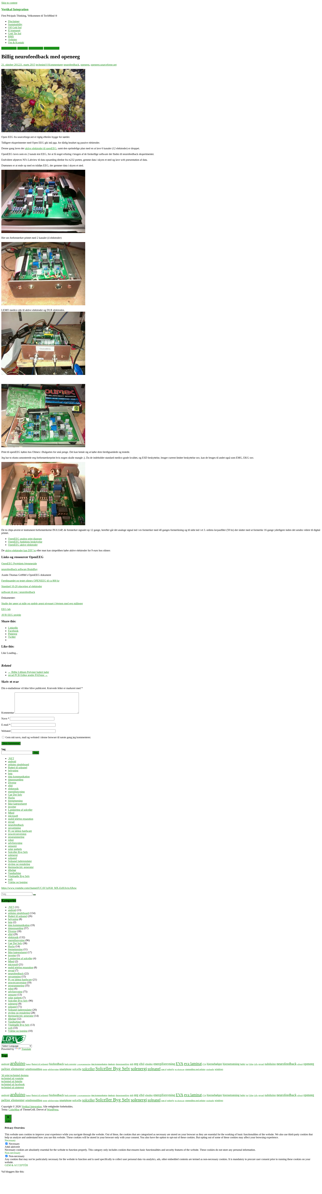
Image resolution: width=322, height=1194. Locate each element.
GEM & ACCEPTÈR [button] (16, 1165)
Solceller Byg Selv (18, 852)
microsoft (13, 815)
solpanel (12, 858)
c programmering (84, 1064)
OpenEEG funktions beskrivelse (25, 541)
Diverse (12, 782)
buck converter (70, 1064)
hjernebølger (214, 1064)
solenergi (13, 855)
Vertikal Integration (15, 9)
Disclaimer (13, 21)
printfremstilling (33, 1069)
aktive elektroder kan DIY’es (20, 550)
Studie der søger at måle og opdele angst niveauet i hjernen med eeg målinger (42, 603)
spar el (163, 1069)
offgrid (300, 1064)
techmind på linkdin (11, 1081)
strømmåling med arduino (195, 1069)
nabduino (270, 1064)
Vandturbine (14, 873)
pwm (45, 1069)
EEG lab (6, 609)
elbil (10, 785)
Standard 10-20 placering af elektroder (21, 586)
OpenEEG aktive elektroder (23, 544)
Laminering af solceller (20, 809)
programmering (16, 837)
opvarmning (14, 827)
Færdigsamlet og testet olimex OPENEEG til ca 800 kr (30, 580)
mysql (11, 821)
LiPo (256, 1064)
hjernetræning (36, 48)
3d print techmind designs (15, 1075)
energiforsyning (16, 791)
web (10, 879)
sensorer (12, 846)
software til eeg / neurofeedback (18, 592)
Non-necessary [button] (12, 1152)
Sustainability (15, 24)
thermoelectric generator (21, 867)
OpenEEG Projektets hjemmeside (19, 563)
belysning (13, 770)
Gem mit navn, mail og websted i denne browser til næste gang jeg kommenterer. (48, 737)
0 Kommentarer (54, 64)
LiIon (251, 1064)
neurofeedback (51, 48)
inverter (12, 806)
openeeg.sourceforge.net (104, 64)
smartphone (65, 1069)
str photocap (179, 1069)
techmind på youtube (12, 1078)
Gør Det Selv (15, 794)
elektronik (22, 48)
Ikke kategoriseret (17, 803)
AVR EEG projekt (11, 614)
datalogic (111, 1064)
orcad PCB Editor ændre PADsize (28, 675)
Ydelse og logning (18, 882)
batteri (28, 1064)
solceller (88, 1069)
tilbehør (12, 870)
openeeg (84, 64)
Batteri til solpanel (17, 767)
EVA (179, 1063)
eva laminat (193, 1063)
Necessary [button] (10, 1140)
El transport (14, 30)
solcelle (77, 1069)
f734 (204, 1064)
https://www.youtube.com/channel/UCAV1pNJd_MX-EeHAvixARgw (39, 888)
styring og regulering (19, 864)
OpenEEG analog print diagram (25, 538)
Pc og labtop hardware (20, 830)
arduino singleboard (18, 764)
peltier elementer (13, 1069)
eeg (136, 1064)
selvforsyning (15, 843)
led (247, 1064)
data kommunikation (19, 776)
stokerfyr (170, 1069)
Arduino (12, 39)
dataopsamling (9, 48)
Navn (5, 718)
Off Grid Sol (14, 27)
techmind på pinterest (12, 1087)
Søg (3, 749)
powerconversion (17, 834)
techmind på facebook (13, 1084)
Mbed (11, 812)
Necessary (14, 1143)
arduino (17, 1063)
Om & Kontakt (16, 42)
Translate (26, 1049)
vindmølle (210, 1069)
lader (242, 1063)
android (12, 761)
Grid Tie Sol (14, 33)
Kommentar (7, 712)
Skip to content (9, 2)
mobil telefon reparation (20, 818)
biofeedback (56, 1064)
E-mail (5, 724)
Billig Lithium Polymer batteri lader (28, 672)
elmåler (149, 1064)
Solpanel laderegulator (20, 861)
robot (11, 840)
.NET (11, 758)
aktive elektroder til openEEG (41, 148)
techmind (41, 64)
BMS (11, 36)
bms (10, 773)
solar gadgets (15, 849)
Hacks (11, 797)
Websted (5, 731)
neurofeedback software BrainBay (19, 569)
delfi (131, 1064)
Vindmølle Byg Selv (19, 876)
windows (219, 1069)
